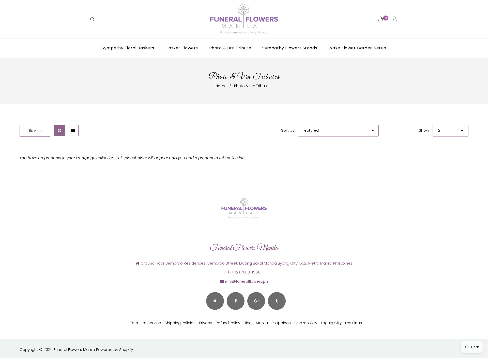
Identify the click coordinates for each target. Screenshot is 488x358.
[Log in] (394, 19)
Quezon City (305, 322)
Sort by (287, 130)
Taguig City (331, 322)
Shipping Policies (180, 322)
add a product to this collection (215, 157)
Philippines (281, 322)
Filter (32, 130)
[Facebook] (236, 301)
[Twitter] (215, 301)
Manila (262, 322)
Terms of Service (145, 322)
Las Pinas (353, 322)
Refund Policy (228, 322)
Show (424, 130)
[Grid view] (59, 130)
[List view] (73, 130)
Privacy (205, 322)
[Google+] (256, 301)
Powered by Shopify (114, 349)
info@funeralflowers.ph (246, 281)
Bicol (248, 322)
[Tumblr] (277, 301)
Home (221, 85)
